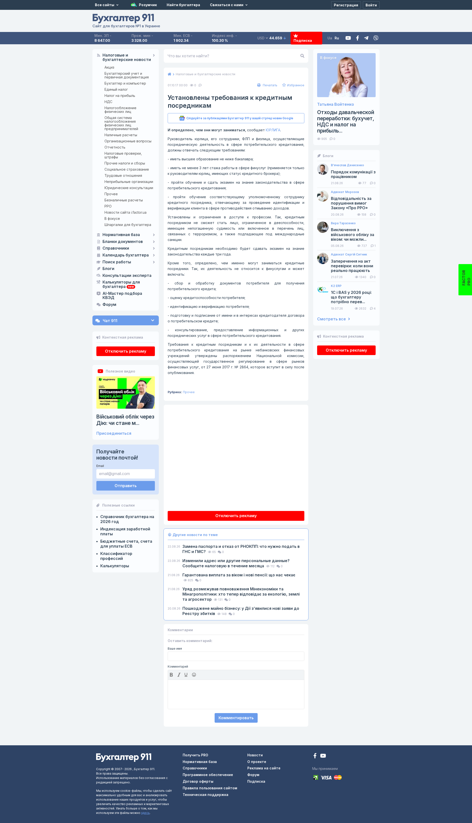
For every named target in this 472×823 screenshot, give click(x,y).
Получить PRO (195, 755)
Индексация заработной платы (125, 531)
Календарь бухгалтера (126, 255)
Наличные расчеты (120, 135)
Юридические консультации (128, 188)
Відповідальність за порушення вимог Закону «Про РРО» (351, 203)
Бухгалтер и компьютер (125, 83)
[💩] (194, 675)
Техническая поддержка (205, 795)
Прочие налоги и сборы (124, 163)
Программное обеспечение (208, 775)
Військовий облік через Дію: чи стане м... (125, 420)
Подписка (303, 40)
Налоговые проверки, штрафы (123, 155)
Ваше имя (175, 648)
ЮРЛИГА (273, 130)
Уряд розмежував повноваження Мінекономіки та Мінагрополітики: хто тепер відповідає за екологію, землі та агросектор (241, 594)
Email (100, 466)
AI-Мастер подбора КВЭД (122, 295)
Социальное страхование (126, 169)
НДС (108, 102)
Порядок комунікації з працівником (353, 174)
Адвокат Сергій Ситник (349, 254)
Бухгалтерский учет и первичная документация (126, 75)
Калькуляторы (114, 565)
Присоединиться (113, 433)
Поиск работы (117, 262)
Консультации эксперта (127, 275)
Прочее (111, 194)
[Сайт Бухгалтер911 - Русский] (123, 757)
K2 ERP (336, 286)
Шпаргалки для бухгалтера (127, 225)
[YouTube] (323, 756)
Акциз (109, 67)
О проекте (256, 762)
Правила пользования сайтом (210, 788)
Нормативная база (121, 235)
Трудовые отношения (123, 175)
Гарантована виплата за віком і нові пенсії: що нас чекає (238, 574)
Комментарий (178, 666)
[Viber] (376, 38)
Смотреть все (332, 319)
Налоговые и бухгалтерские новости (127, 57)
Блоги (108, 269)
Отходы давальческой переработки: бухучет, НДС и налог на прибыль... (345, 121)
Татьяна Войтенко (335, 104)
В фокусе (112, 218)
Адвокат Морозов (345, 192)
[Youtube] (348, 38)
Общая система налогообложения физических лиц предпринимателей (121, 123)
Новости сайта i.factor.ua (125, 212)
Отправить (126, 485)
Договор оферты (198, 781)
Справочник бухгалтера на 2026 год (127, 519)
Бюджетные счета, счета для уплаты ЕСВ (126, 544)
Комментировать (236, 717)
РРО (108, 206)
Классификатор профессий (116, 556)
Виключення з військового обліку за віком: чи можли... (352, 234)
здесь (145, 813)
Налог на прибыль (119, 95)
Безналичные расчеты (123, 200)
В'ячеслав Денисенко (347, 165)
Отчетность (114, 147)
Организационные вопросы (127, 141)
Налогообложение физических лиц (120, 110)
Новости (255, 755)
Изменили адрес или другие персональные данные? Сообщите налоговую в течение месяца (236, 563)
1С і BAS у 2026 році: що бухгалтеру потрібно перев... (351, 297)
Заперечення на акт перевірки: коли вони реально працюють (352, 266)
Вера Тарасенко (343, 223)
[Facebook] (357, 38)
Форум (109, 304)
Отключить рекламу (125, 351)
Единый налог (116, 89)
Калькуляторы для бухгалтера (121, 284)
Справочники (116, 248)
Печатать (269, 85)
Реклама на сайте (263, 768)
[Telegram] (366, 38)
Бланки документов (123, 241)
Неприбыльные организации (128, 182)
